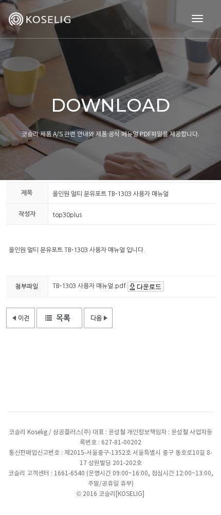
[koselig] (41, 19)
